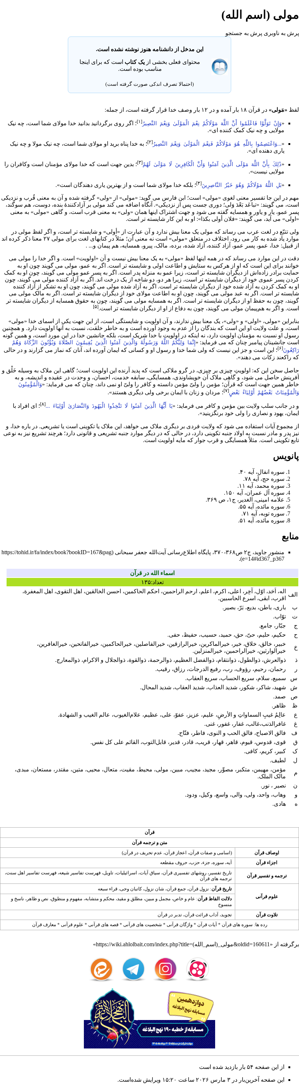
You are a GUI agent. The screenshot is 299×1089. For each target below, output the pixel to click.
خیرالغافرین (53, 644)
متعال (111, 769)
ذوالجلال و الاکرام (104, 660)
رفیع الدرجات (205, 669)
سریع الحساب (237, 678)
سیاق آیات (150, 872)
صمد (280, 696)
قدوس (264, 742)
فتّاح (184, 733)
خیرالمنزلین (208, 651)
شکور (248, 687)
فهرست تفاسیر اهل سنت (31, 872)
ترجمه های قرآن (216, 878)
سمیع (279, 678)
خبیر (280, 644)
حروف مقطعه (173, 862)
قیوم (247, 742)
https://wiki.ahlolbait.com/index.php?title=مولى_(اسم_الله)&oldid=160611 (183, 944)
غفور (224, 724)
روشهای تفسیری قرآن (184, 872)
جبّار (281, 625)
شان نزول (154, 888)
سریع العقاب (202, 678)
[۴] (199, 183)
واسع (222, 794)
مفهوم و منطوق (66, 898)
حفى (174, 635)
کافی (251, 751)
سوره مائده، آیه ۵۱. (261, 520)
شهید (280, 687)
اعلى (235, 591)
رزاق (179, 669)
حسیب (209, 635)
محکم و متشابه (99, 898)
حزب (195, 862)
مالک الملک (272, 776)
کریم (267, 751)
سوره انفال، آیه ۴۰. (261, 472)
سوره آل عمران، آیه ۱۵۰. (254, 493)
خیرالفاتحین (85, 644)
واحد (264, 794)
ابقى (264, 598)
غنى (210, 724)
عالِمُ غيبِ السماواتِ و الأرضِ (251, 715)
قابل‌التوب (154, 742)
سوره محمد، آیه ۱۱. (260, 486)
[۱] (139, 121)
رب (228, 669)
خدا (172, 110)
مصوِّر (226, 769)
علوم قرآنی (267, 896)
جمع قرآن (176, 888)
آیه (229, 862)
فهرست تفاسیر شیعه (80, 872)
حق (239, 635)
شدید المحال (156, 687)
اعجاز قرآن (176, 852)
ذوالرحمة (161, 660)
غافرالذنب (273, 724)
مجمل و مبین (158, 898)
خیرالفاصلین (150, 644)
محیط (145, 769)
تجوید (226, 914)
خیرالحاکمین (117, 644)
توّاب (280, 616)
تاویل (108, 872)
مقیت (128, 769)
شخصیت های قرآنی (142, 924)
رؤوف (243, 669)
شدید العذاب (222, 687)
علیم (208, 715)
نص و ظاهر (37, 898)
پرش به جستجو (243, 33)
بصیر (230, 607)
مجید (210, 769)
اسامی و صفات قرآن (209, 852)
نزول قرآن (199, 888)
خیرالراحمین (241, 651)
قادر (188, 742)
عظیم (151, 715)
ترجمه (281, 875)
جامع (266, 625)
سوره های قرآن (237, 924)
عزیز (193, 715)
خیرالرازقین (182, 644)
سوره (218, 862)
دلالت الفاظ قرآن (215, 898)
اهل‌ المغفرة (38, 591)
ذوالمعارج (68, 660)
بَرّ (241, 607)
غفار (238, 724)
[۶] (280, 348)
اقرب (279, 598)
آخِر (248, 591)
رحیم (260, 669)
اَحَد (272, 591)
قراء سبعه (107, 888)
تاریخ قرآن (221, 888)
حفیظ (190, 635)
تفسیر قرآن (258, 875)
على (167, 715)
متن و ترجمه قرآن (149, 842)
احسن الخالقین (103, 591)
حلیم (264, 635)
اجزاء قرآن (266, 862)
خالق (266, 644)
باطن (265, 607)
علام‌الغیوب (127, 715)
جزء (206, 862)
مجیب (193, 769)
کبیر (281, 751)
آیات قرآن (207, 924)
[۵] (95, 306)
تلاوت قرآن (267, 914)
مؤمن (213, 384)
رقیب (163, 669)
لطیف (278, 760)
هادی (280, 804)
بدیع (251, 607)
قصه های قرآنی (103, 924)
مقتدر (62, 769)
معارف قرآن (44, 924)
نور (265, 785)
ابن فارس (174, 198)
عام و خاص (184, 898)
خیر (237, 644)
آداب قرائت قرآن (201, 914)
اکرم (220, 591)
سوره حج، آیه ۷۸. (263, 479)
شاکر (264, 687)
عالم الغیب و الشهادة (84, 715)
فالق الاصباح (271, 733)
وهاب (279, 794)
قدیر (175, 742)
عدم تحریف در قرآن (142, 852)
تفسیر (258, 198)
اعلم (206, 591)
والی (237, 794)
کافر (145, 384)
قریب (203, 742)
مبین (177, 769)
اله (282, 591)
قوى (280, 742)
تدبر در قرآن (170, 914)
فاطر (199, 733)
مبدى (22, 769)
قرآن (254, 110)
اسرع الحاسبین (238, 598)
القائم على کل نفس (115, 742)
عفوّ (180, 715)
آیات (270, 426)
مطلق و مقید (130, 898)
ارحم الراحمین (180, 591)
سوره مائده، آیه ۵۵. (261, 506)
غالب (253, 724)
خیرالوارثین (272, 651)
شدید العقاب (190, 687)
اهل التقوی (69, 591)
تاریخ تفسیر (220, 872)
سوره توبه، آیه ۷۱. (262, 513)
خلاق (251, 644)
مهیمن (261, 769)
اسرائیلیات (126, 872)
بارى (280, 607)
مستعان (42, 769)
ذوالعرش (275, 660)
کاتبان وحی (131, 888)
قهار (219, 742)
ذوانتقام (227, 660)
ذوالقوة (137, 660)
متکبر (243, 769)
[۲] (150, 142)
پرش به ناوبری (281, 33)
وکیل (207, 794)
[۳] (140, 162)
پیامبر (255, 342)
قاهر (232, 742)
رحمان (278, 669)
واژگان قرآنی (180, 924)
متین (78, 769)
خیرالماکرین (215, 644)
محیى (93, 769)
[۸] (43, 404)
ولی (250, 794)
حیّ (251, 635)
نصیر (279, 785)
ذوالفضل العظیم (194, 660)
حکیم (279, 635)
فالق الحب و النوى (231, 733)
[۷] (226, 390)
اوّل (260, 591)
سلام (263, 678)
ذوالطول (250, 660)
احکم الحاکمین (141, 591)
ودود (191, 794)
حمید (226, 635)
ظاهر (279, 705)
